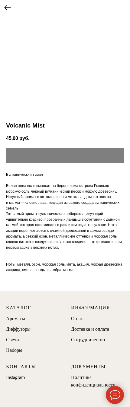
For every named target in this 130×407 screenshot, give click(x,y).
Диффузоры (18, 329)
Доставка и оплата (90, 329)
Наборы (14, 350)
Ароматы (15, 318)
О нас (77, 318)
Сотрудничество (88, 339)
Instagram (15, 377)
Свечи (12, 339)
